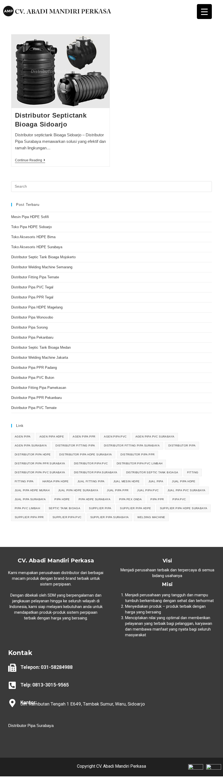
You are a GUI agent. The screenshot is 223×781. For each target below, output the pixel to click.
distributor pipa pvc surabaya (40, 472)
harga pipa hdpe (55, 481)
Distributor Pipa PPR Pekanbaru (36, 398)
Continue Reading (30, 160)
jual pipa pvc (148, 490)
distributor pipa (182, 445)
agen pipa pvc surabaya (155, 436)
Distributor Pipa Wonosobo (32, 317)
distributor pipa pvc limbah (140, 463)
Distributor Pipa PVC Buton (32, 378)
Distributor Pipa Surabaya (31, 725)
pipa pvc (179, 499)
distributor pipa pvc (91, 463)
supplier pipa (100, 508)
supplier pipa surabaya (109, 517)
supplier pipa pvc (67, 517)
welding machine (151, 517)
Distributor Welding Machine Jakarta (39, 357)
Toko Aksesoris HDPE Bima (33, 237)
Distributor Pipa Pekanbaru (32, 337)
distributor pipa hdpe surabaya (85, 454)
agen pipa (23, 436)
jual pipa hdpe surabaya (78, 490)
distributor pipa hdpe (33, 454)
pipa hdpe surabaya (94, 499)
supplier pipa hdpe (135, 508)
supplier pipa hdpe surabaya (183, 508)
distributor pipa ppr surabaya (40, 463)
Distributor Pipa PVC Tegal (32, 287)
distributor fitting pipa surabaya (132, 445)
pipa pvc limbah (27, 508)
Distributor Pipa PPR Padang (34, 368)
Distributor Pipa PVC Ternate (34, 408)
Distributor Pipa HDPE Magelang (37, 307)
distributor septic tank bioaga (152, 472)
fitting (193, 472)
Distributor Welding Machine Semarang (41, 267)
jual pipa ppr (117, 490)
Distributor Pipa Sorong (29, 327)
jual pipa (155, 481)
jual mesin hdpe (126, 481)
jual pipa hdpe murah (32, 490)
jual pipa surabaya (30, 499)
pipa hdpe (62, 499)
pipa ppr (157, 499)
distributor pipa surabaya (95, 472)
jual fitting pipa (91, 481)
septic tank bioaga (64, 508)
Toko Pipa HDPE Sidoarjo (31, 227)
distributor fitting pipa (75, 445)
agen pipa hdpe (51, 436)
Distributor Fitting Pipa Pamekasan (38, 388)
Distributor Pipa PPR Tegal (32, 297)
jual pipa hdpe (184, 481)
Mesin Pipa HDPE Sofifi (30, 217)
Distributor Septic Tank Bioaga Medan (41, 347)
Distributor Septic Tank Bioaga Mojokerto (43, 257)
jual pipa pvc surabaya (187, 490)
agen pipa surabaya (31, 445)
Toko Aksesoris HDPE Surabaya (36, 247)
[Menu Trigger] (204, 11)
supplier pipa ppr (29, 517)
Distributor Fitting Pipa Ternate (35, 277)
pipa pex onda (130, 499)
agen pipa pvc (115, 436)
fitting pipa (24, 481)
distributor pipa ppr (137, 454)
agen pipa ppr (84, 436)
